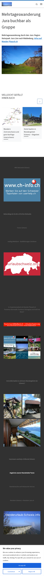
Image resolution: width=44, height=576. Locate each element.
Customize (11, 572)
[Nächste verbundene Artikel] (39, 101)
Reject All (32, 572)
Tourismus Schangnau (24, 309)
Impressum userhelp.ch (16, 459)
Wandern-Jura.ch (28, 500)
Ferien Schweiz (22, 228)
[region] (22, 560)
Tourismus (7, 309)
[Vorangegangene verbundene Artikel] (34, 101)
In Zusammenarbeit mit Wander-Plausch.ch (22, 307)
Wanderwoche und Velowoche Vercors (22, 487)
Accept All (22, 565)
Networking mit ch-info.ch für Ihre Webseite (17, 214)
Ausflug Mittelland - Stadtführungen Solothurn (22, 241)
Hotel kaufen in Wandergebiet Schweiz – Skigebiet (31, 132)
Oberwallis (14, 309)
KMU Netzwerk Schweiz (22, 168)
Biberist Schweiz (29, 459)
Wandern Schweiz (16, 500)
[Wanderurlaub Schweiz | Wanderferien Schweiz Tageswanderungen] (7, 3)
